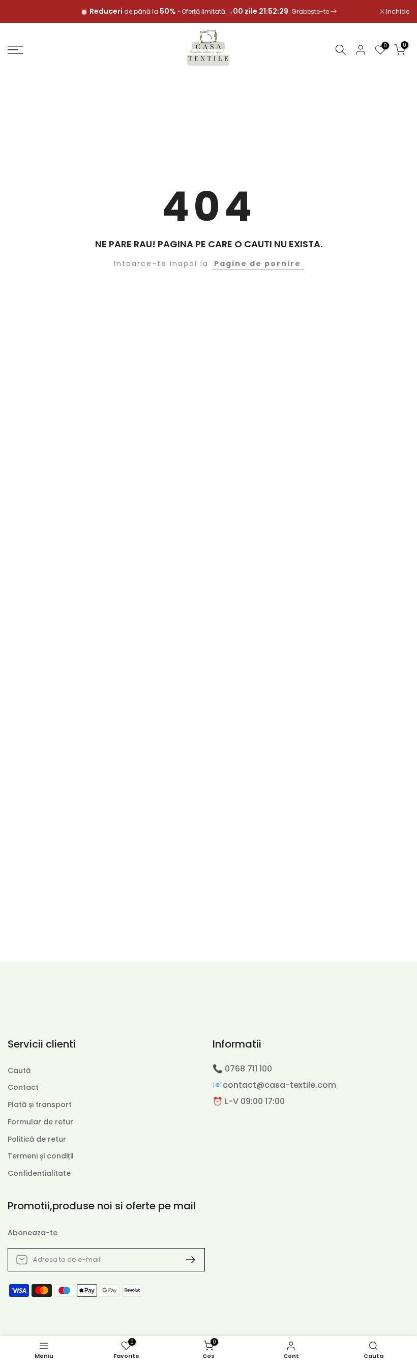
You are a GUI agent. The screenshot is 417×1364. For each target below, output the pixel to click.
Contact (23, 1087)
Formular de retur (40, 1122)
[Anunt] (208, 12)
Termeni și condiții (40, 1156)
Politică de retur (37, 1139)
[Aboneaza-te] (186, 1260)
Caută (19, 1071)
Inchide (24, 12)
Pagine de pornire (257, 263)
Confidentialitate (39, 1173)
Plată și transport (40, 1105)
